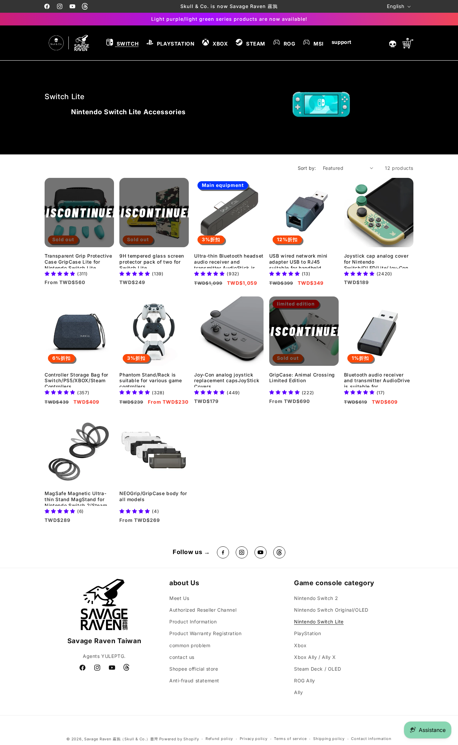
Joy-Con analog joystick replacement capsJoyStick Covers (226, 379)
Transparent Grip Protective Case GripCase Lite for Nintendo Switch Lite (78, 260)
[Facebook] (223, 552)
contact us (181, 657)
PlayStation (307, 633)
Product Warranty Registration (205, 633)
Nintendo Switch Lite (319, 621)
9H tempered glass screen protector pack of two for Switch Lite (151, 260)
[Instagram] (242, 552)
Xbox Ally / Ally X (315, 657)
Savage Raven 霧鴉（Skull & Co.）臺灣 (121, 739)
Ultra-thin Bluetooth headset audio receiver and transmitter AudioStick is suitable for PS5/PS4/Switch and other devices (229, 260)
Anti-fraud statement (194, 680)
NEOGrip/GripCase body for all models (153, 496)
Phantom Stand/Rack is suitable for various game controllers (150, 379)
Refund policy (219, 738)
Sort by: (307, 168)
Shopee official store (193, 669)
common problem (189, 645)
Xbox (300, 645)
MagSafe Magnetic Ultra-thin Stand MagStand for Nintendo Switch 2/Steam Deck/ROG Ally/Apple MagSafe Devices (76, 498)
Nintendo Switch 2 (316, 598)
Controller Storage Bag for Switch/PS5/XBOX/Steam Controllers (76, 379)
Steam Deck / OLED (317, 669)
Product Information (193, 621)
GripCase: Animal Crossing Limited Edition (302, 378)
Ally (298, 692)
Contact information (371, 738)
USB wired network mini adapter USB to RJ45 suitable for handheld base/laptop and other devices (298, 260)
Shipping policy (329, 738)
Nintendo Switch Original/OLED (331, 610)
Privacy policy (254, 738)
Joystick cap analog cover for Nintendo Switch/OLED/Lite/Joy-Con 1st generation (376, 260)
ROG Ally (304, 680)
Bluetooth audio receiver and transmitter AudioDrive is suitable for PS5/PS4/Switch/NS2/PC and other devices (377, 379)
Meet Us (179, 598)
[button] (122, 43)
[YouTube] (260, 552)
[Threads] (279, 552)
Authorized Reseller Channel (202, 610)
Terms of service (290, 738)
